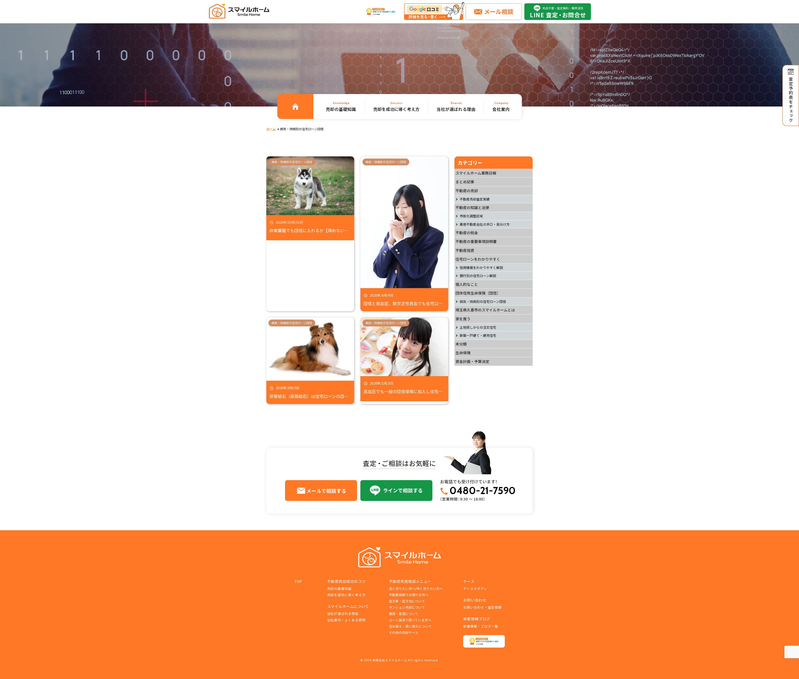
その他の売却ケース (403, 632)
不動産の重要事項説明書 (476, 241)
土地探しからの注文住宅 (478, 327)
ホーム (271, 129)
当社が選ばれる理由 (343, 613)
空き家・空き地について (407, 600)
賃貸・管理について (404, 613)
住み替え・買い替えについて (410, 626)
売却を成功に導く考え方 (346, 594)
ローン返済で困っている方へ (410, 619)
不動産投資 (464, 250)
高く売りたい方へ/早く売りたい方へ (416, 588)
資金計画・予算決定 (472, 361)
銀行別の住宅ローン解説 (478, 275)
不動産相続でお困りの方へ (408, 594)
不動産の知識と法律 (472, 207)
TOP (298, 581)
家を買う (462, 318)
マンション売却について (407, 607)
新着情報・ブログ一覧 (480, 626)
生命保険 (462, 352)
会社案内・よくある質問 (346, 619)
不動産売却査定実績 (475, 199)
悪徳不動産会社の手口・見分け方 (485, 224)
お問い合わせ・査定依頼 (482, 607)
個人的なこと (466, 284)
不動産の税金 (466, 232)
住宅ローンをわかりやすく (477, 259)
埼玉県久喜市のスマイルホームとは (485, 309)
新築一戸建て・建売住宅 (478, 335)
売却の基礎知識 (339, 588)
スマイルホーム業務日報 (475, 173)
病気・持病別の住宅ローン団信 (483, 301)
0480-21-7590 (482, 491)
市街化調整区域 (471, 215)
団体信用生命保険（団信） (477, 293)
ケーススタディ (475, 588)
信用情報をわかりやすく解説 (481, 267)
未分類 (461, 344)
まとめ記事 (464, 181)
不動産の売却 (466, 190)
